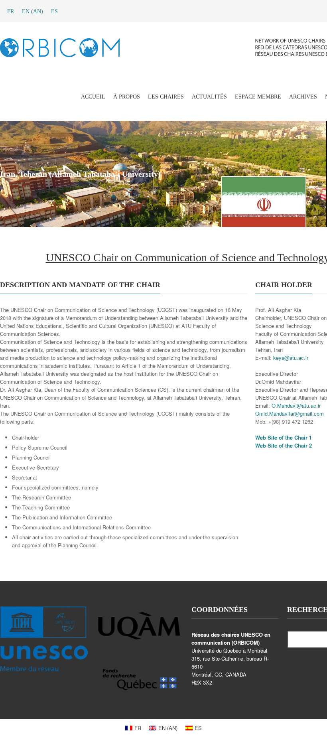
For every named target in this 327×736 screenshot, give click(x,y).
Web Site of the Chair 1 (283, 437)
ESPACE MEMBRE (258, 97)
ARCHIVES (303, 97)
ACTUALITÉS (209, 97)
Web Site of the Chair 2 (283, 445)
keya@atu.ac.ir (290, 357)
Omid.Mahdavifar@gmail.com (289, 413)
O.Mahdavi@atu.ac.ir (296, 405)
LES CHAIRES (166, 97)
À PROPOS (126, 97)
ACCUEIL (93, 97)
